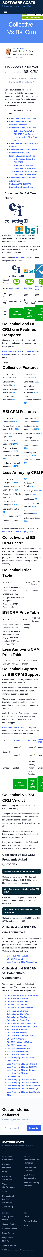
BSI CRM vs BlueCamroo (18, 1048)
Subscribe (33, 1128)
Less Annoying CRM (24, 531)
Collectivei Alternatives (17, 956)
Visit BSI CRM (29, 313)
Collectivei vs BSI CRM (17, 1001)
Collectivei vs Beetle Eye (18, 1020)
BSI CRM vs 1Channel (17, 1030)
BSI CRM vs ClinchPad (17, 1033)
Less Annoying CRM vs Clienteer (22, 1079)
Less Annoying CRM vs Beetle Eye (22, 1089)
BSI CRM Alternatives (16, 959)
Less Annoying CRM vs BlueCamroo (23, 1086)
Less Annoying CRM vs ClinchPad (22, 1083)
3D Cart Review (9, 1224)
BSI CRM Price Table (23, 134)
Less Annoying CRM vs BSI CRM (22, 1067)
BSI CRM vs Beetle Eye (17, 1051)
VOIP (4, 1191)
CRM (4, 1172)
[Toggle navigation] (5, 11)
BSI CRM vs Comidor (16, 1045)
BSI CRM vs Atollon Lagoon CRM (22, 1026)
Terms (26, 1226)
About (26, 1216)
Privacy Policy (30, 1221)
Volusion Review (9, 1229)
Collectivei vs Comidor (17, 1005)
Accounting (7, 1207)
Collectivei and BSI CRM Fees (22, 128)
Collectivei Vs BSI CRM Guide (22, 118)
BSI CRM (17, 351)
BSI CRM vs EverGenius (18, 1054)
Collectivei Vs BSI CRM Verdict (23, 150)
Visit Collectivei (16, 313)
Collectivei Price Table (24, 131)
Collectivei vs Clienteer (17, 1011)
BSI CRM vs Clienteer (16, 1039)
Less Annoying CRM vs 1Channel (22, 1064)
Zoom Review (8, 1233)
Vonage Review (9, 1245)
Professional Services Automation (8, 1199)
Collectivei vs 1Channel (17, 998)
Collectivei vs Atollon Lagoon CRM (23, 995)
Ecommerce (7, 1160)
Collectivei (19, 258)
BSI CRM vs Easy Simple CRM (20, 1036)
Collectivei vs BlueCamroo (19, 1017)
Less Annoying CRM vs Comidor (21, 1070)
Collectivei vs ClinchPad (18, 1014)
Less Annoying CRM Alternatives (22, 962)
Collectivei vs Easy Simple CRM (21, 1023)
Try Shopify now (32, 17)
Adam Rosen (18, 48)
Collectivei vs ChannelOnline (20, 1008)
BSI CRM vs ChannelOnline (19, 1042)
